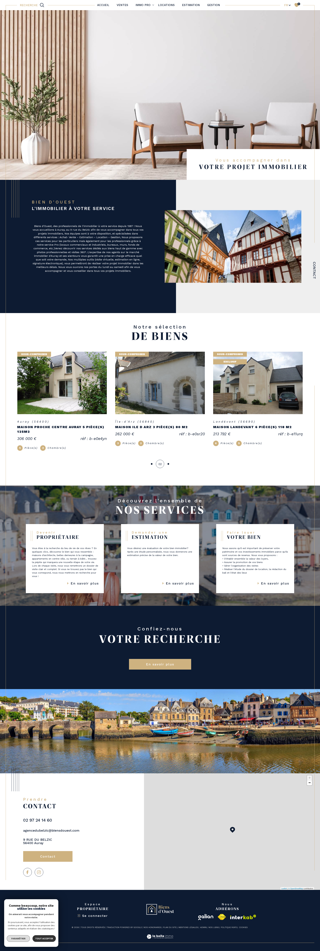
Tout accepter (44, 938)
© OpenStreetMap (295, 893)
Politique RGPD (229, 932)
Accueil (103, 5)
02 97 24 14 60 (37, 824)
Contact (314, 270)
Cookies (243, 932)
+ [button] (309, 782)
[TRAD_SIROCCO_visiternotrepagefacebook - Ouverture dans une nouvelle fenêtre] (27, 877)
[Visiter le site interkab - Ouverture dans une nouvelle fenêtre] (243, 921)
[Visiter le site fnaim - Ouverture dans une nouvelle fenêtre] (221, 921)
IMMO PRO (143, 5)
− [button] (309, 787)
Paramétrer (18, 938)
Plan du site (169, 932)
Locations (166, 5)
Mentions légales (188, 932)
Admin (203, 932)
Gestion (213, 5)
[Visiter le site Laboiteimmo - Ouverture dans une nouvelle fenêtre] (160, 945)
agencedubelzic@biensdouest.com (51, 835)
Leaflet (284, 893)
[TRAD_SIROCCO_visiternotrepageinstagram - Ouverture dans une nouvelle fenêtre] (39, 877)
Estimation (191, 5)
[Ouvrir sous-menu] (153, 4)
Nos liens (213, 932)
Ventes (122, 5)
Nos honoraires (152, 932)
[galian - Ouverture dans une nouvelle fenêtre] (205, 922)
